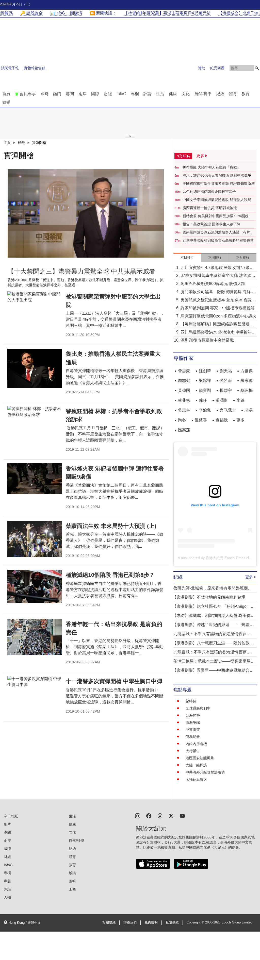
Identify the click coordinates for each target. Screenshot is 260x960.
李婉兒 (205, 410)
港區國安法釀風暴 (200, 758)
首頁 (6, 94)
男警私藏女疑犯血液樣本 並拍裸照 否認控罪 (218, 300)
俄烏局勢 (193, 737)
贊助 (201, 68)
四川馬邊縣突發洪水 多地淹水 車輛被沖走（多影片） (218, 332)
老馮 (249, 410)
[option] (86, 213)
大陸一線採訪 (196, 765)
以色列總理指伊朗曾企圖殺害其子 (209, 192)
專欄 (135, 94)
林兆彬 (184, 400)
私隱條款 (172, 922)
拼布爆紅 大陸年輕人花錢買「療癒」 (211, 167)
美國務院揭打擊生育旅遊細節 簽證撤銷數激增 (219, 183)
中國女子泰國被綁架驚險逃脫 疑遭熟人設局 (217, 200)
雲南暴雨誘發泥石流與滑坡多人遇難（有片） (218, 232)
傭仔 (203, 400)
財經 (108, 94)
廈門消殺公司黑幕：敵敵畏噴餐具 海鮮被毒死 (218, 292)
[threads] (160, 815)
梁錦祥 (205, 380)
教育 (245, 94)
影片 (7, 824)
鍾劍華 (205, 371)
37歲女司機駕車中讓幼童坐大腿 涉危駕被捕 (218, 276)
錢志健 (184, 380)
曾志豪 (184, 371)
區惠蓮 (184, 430)
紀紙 (220, 94)
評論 (147, 94)
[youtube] (182, 815)
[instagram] (137, 815)
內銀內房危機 (196, 744)
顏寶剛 (205, 390)
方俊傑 (246, 371)
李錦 (240, 400)
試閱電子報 (10, 68)
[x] (171, 815)
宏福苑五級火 (196, 779)
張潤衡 (222, 400)
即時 (44, 94)
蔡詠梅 (246, 390)
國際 (95, 94)
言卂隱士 (228, 410)
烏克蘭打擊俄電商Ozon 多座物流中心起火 (218, 316)
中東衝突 (193, 730)
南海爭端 (193, 722)
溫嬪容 (201, 420)
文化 (186, 94)
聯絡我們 (130, 922)
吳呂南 (226, 380)
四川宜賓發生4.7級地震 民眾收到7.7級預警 (217, 268)
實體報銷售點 (34, 68)
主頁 (7, 143)
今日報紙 (11, 816)
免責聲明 (151, 922)
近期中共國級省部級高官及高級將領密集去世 (218, 240)
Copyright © (196, 922)
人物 (7, 897)
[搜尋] (257, 68)
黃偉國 (184, 390)
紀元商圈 (217, 68)
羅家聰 (246, 380)
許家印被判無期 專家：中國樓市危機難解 (218, 308)
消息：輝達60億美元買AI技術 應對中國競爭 (217, 175)
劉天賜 (226, 371)
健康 (173, 94)
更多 (240, 420)
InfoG (121, 94)
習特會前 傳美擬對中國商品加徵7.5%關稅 (216, 216)
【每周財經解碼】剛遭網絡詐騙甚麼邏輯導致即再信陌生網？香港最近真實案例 (217, 324)
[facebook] (149, 815)
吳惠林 (184, 410)
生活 (160, 94)
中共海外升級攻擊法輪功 (205, 772)
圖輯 (72, 881)
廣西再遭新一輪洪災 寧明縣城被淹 (210, 208)
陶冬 (182, 420)
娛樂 (6, 102)
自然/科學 (203, 94)
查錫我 (222, 420)
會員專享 (28, 94)
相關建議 (109, 922)
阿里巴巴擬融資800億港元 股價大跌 (213, 283)
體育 (233, 94)
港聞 (70, 94)
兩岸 (82, 94)
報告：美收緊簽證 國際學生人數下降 (211, 224)
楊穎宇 (226, 390)
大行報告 (193, 751)
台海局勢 (193, 715)
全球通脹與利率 (198, 708)
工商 (72, 889)
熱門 (57, 94)
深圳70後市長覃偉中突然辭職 (207, 340)
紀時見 (191, 701)
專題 (7, 881)
